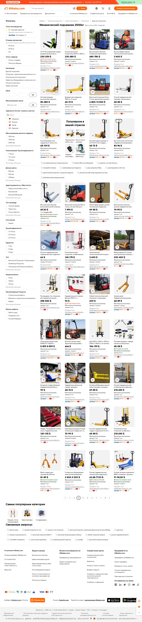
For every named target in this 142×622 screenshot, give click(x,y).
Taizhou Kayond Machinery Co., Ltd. (124, 155)
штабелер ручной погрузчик (62, 539)
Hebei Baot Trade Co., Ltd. (123, 488)
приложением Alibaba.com (95, 600)
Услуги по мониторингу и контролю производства (41, 575)
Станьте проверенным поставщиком (122, 571)
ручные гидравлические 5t (120, 535)
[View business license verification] (91, 619)
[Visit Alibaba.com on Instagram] (129, 584)
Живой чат (90, 561)
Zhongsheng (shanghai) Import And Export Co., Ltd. (75, 399)
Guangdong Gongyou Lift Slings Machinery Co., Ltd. (99, 219)
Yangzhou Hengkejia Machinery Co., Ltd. (75, 111)
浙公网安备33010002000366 (107, 619)
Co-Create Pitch (10, 559)
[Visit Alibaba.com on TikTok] (138, 584)
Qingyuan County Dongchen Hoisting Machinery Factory (50, 396)
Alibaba (41, 21)
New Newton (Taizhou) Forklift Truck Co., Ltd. (50, 68)
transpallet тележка (49, 168)
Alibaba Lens (16, 600)
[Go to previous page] (65, 498)
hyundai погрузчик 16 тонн (33, 530)
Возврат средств (93, 570)
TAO (88, 610)
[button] (74, 8)
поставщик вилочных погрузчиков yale (55, 163)
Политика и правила (39, 580)
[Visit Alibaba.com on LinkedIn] (120, 584)
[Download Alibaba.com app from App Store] (113, 600)
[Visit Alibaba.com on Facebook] (115, 584)
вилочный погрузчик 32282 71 (42, 535)
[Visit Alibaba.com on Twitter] (124, 584)
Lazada (71, 610)
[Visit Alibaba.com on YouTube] (133, 584)
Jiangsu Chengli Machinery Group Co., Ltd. (75, 487)
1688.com (48, 610)
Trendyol (95, 610)
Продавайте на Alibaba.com (124, 557)
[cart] (103, 9)
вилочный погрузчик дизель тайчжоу (69, 535)
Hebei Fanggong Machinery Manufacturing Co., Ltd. (50, 111)
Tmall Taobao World (60, 610)
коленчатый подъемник (38, 539)
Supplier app (64, 600)
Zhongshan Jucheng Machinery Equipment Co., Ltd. (124, 355)
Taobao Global (80, 610)
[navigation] (21, 260)
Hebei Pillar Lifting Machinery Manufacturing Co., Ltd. (75, 267)
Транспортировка (71, 21)
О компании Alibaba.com (13, 550)
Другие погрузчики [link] (99, 21)
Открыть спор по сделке (96, 565)
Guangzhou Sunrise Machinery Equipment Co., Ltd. (50, 440)
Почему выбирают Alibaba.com (15, 555)
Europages (103, 610)
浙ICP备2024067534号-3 (127, 619)
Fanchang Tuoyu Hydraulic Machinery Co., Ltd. (75, 312)
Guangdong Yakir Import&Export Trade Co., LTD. (124, 264)
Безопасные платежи (39, 555)
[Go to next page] (110, 498)
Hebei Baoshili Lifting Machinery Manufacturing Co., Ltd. (99, 488)
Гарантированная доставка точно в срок (41, 564)
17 (105, 498)
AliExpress (39, 610)
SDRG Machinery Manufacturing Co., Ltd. (124, 66)
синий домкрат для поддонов (71, 168)
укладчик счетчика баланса (108, 163)
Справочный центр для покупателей (95, 556)
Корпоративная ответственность (10, 564)
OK (33, 95)
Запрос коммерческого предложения (67, 563)
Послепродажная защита (41, 570)
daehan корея (13, 530)
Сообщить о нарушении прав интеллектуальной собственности (97, 576)
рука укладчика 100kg (94, 168)
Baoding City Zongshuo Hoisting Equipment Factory (50, 307)
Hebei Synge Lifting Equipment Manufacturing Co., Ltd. (124, 111)
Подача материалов (55, 21)
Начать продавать (120, 562)
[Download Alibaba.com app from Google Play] (130, 600)
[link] (139, 601)
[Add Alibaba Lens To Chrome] (37, 600)
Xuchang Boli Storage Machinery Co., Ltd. (50, 223)
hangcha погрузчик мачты (17, 535)
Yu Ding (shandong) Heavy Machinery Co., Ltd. (99, 66)
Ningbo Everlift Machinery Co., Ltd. (75, 219)
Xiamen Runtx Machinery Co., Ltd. (99, 111)
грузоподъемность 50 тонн (116, 168)
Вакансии (7, 570)
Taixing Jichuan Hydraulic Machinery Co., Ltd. (124, 216)
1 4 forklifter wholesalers (17, 539)
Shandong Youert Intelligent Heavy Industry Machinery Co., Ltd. (50, 267)
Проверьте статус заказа (123, 566)
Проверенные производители (70, 557)
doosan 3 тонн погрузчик (55, 530)
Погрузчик (85, 21)
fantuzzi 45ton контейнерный (83, 163)
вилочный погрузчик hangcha (98, 539)
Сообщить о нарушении (95, 582)
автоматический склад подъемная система (93, 172)
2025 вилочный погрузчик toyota (53, 177)
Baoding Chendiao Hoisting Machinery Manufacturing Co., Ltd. (75, 63)
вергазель (119, 530)
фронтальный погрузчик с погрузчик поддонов (58, 172)
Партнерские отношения (123, 576)
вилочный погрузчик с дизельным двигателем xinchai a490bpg (90, 530)
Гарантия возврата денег (41, 559)
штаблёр (80, 539)
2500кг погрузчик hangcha (96, 535)
